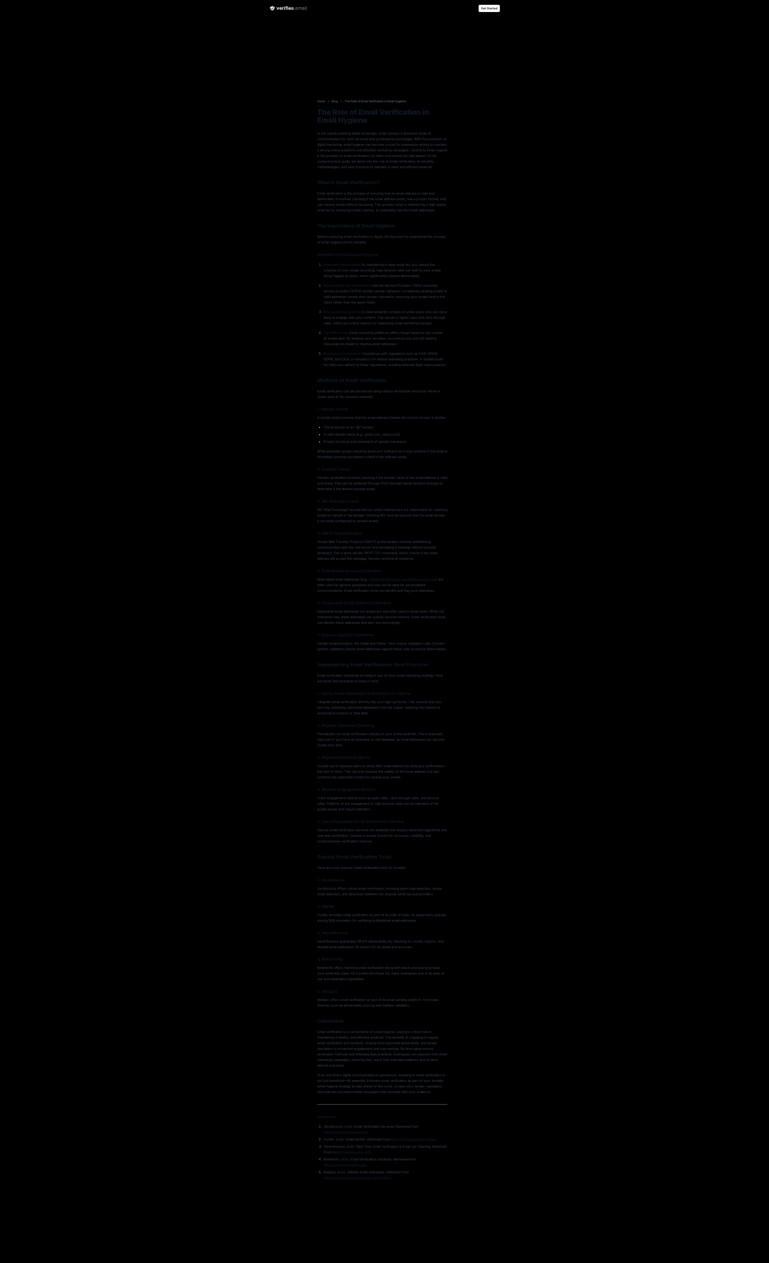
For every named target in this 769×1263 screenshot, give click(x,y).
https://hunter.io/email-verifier (413, 1139)
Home (321, 101)
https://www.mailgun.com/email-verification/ (357, 1178)
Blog (335, 101)
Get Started (489, 8)
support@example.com (418, 579)
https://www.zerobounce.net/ (346, 1132)
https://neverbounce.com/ (351, 1152)
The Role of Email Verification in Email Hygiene (375, 101)
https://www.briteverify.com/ (345, 1165)
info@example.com (384, 579)
